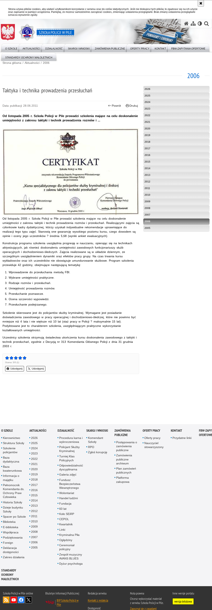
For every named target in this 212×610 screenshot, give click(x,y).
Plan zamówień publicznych (126, 470)
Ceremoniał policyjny (66, 547)
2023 (147, 108)
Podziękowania (13, 537)
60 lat (62, 509)
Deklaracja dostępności (11, 550)
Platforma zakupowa (122, 480)
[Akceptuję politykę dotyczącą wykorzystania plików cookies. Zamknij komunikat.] (201, 3)
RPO (91, 447)
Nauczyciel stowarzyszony (154, 445)
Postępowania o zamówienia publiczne (126, 446)
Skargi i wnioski (97, 431)
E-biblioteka (10, 527)
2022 (147, 115)
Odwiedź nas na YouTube (13, 600)
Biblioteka (9, 522)
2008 (147, 208)
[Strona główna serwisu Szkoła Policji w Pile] (186, 23)
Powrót (116, 105)
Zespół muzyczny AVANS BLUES (70, 556)
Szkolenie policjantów (10, 450)
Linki (62, 529)
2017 (147, 148)
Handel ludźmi (68, 498)
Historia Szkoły (12, 502)
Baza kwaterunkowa (12, 468)
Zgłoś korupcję (97, 452)
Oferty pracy (151, 431)
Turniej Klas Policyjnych (67, 458)
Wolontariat (66, 493)
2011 (147, 188)
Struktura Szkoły (13, 443)
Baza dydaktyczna (11, 459)
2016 (147, 155)
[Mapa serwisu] (193, 23)
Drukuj (133, 105)
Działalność (66, 431)
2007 (147, 214)
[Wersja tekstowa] (200, 23)
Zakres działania (13, 557)
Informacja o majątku (11, 478)
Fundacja (65, 503)
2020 (147, 128)
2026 (147, 89)
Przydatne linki (182, 438)
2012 (147, 181)
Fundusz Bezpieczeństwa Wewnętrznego (69, 484)
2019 (147, 135)
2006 (46, 62)
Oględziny (65, 540)
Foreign (8, 543)
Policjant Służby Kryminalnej (69, 449)
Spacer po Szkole (14, 516)
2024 (147, 102)
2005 (147, 228)
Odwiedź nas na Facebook (21, 600)
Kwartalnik (66, 524)
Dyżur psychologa (71, 563)
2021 (147, 122)
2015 (147, 161)
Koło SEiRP (66, 514)
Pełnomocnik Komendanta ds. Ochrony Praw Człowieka (13, 491)
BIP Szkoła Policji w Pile (67, 602)
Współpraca (10, 532)
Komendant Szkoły (95, 440)
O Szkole (7, 431)
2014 (147, 168)
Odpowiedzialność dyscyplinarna (71, 467)
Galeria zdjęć (67, 475)
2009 (147, 201)
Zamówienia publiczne (122, 433)
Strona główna (11, 62)
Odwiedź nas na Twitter (28, 600)
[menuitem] (11, 47)
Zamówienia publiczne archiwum (124, 459)
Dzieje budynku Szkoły (13, 509)
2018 (147, 141)
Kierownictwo (11, 438)
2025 (147, 95)
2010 (147, 194)
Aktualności (32, 62)
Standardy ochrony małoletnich (10, 574)
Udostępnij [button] (16, 368)
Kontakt (176, 431)
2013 (147, 175)
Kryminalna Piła (69, 535)
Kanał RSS (6, 600)
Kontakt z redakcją (98, 600)
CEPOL (64, 519)
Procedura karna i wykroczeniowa (71, 440)
